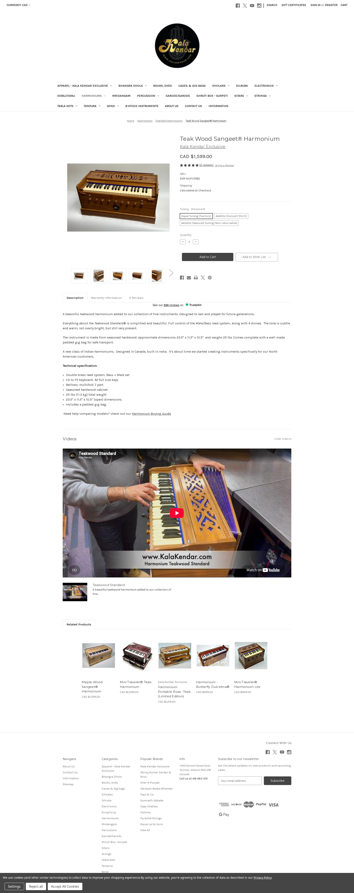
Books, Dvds (162, 85)
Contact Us (193, 106)
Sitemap (68, 784)
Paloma (145, 812)
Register (331, 5)
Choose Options (99, 659)
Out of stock (175, 659)
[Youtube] (252, 5)
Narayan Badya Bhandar (156, 788)
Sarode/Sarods (178, 96)
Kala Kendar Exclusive (154, 766)
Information (218, 106)
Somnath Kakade (151, 800)
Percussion (146, 96)
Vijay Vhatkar (149, 806)
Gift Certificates (294, 5)
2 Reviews (136, 298)
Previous (66, 273)
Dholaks (219, 85)
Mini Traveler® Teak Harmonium (135, 684)
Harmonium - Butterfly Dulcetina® (212, 684)
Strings (260, 96)
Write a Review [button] (224, 165)
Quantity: (186, 234)
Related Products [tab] (79, 624)
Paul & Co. (147, 794)
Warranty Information (106, 298)
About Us (171, 106)
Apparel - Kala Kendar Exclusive (82, 85)
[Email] (189, 278)
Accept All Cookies (65, 886)
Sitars (239, 96)
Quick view (95, 652)
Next (171, 273)
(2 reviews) (206, 165)
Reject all (36, 886)
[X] (245, 5)
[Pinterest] (210, 278)
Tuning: (192, 209)
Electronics (264, 85)
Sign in (315, 5)
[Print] (196, 278)
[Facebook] (238, 5)
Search (272, 5)
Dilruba (242, 85)
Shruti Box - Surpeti (212, 96)
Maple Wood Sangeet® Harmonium (92, 686)
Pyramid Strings (151, 818)
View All (145, 830)
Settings (14, 886)
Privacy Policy (262, 877)
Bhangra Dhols (130, 85)
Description (75, 298)
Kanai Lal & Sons (151, 824)
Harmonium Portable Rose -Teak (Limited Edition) (174, 691)
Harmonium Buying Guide (151, 414)
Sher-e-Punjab (150, 782)
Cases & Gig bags (192, 85)
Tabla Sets (65, 106)
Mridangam (121, 96)
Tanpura (90, 106)
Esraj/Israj (66, 96)
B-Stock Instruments (141, 106)
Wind (111, 106)
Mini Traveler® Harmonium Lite (247, 684)
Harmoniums (92, 96)
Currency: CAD (17, 5)
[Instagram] (259, 5)
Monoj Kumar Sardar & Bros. (155, 774)
